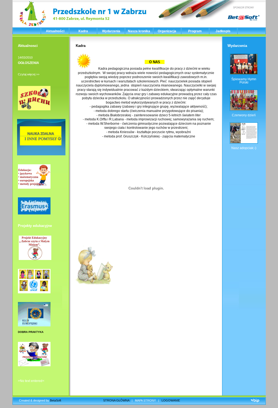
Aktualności (55, 31)
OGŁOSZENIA (28, 63)
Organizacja (167, 31)
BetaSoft (55, 400)
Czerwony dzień (244, 115)
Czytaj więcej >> (28, 74)
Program (195, 31)
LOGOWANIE (171, 400)
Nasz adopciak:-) (243, 148)
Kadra (83, 31)
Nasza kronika (139, 31)
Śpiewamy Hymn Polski (243, 80)
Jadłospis (223, 31)
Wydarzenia (111, 31)
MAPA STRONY (145, 400)
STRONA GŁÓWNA (116, 400)
